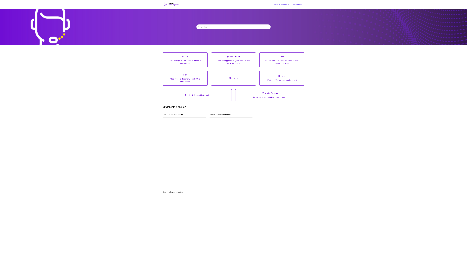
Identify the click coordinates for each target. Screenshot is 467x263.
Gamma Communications (173, 192)
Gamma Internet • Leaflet (173, 114)
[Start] (171, 4)
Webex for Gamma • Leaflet (221, 114)
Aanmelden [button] (297, 4)
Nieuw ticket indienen (282, 4)
